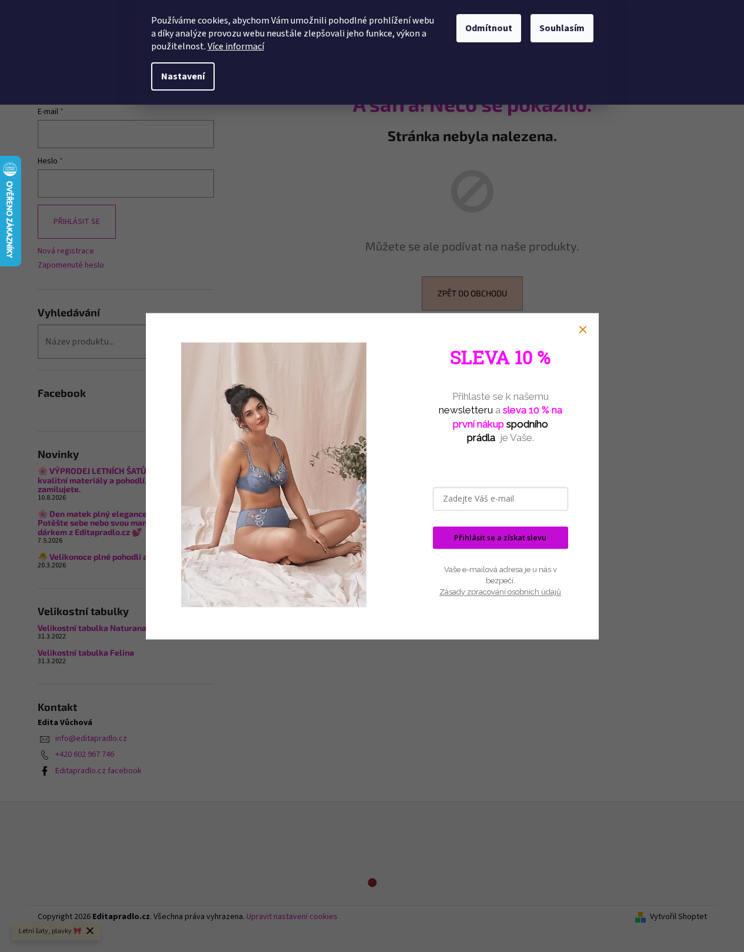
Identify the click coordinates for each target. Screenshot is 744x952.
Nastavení (183, 76)
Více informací (236, 46)
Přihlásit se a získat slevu (500, 537)
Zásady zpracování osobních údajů (500, 592)
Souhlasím (562, 28)
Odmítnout (488, 28)
